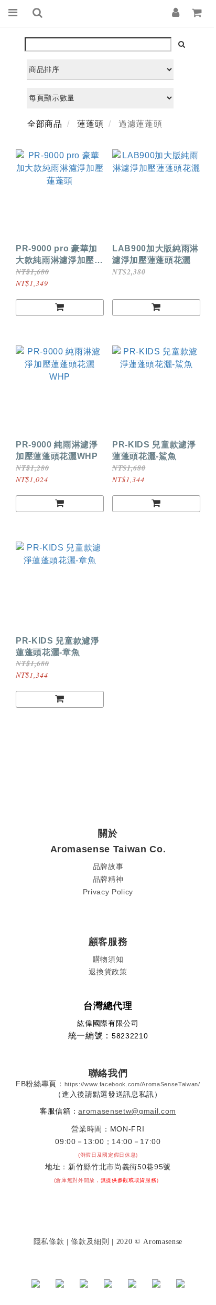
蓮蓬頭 (90, 123)
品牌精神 (108, 879)
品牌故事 (108, 866)
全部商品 (44, 123)
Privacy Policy (108, 892)
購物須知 (108, 959)
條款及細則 (90, 1241)
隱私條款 (49, 1241)
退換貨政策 (108, 971)
